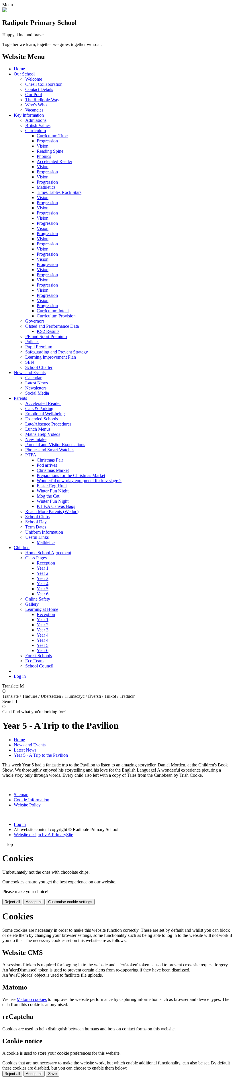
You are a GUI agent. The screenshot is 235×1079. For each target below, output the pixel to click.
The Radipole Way (42, 99)
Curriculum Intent (53, 310)
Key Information (29, 115)
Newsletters (35, 388)
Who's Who (36, 104)
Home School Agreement (48, 552)
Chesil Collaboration (43, 84)
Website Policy (27, 804)
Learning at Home (41, 609)
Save (52, 1074)
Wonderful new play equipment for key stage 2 (79, 480)
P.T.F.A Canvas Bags (56, 506)
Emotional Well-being (45, 413)
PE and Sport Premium (46, 336)
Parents (20, 398)
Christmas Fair (50, 460)
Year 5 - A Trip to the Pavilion (41, 755)
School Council (39, 665)
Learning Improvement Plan (50, 357)
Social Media (37, 393)
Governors (34, 321)
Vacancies (34, 110)
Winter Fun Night (52, 490)
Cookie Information (31, 799)
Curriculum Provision (56, 315)
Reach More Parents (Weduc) (52, 511)
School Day (36, 521)
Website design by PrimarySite (43, 834)
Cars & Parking (39, 408)
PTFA (30, 454)
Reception (46, 563)
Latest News (36, 382)
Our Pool (33, 94)
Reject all (12, 902)
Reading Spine (50, 151)
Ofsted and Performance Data (52, 326)
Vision (42, 146)
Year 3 (42, 578)
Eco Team (34, 660)
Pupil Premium (38, 346)
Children (22, 547)
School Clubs (37, 516)
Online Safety (37, 599)
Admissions (35, 120)
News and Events (30, 372)
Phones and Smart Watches (49, 449)
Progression (47, 140)
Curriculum (35, 130)
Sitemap (21, 794)
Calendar (33, 377)
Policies (32, 341)
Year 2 (42, 573)
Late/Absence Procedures (48, 424)
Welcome (33, 79)
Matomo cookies (32, 999)
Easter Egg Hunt (52, 485)
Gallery (32, 604)
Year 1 (42, 568)
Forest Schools (38, 655)
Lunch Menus (37, 429)
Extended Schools (41, 418)
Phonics (44, 156)
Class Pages (36, 557)
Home (19, 68)
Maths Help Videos (42, 434)
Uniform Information (44, 532)
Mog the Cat (48, 496)
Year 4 (42, 583)
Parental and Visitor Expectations (55, 444)
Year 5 (42, 588)
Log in (20, 676)
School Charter (38, 367)
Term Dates (35, 526)
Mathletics (46, 187)
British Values (37, 125)
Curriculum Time (52, 135)
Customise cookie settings (70, 902)
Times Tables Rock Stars (59, 192)
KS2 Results (48, 331)
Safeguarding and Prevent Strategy (56, 351)
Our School (24, 73)
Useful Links (37, 537)
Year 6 (42, 593)
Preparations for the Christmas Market (71, 475)
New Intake (35, 439)
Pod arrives (47, 465)
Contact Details (39, 89)
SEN (29, 362)
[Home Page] (4, 10)
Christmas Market (53, 470)
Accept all (34, 902)
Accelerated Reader (54, 161)
